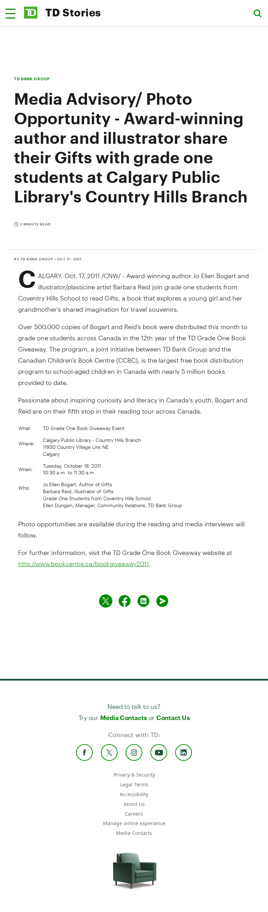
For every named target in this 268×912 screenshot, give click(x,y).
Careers (134, 813)
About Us (134, 804)
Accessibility (134, 794)
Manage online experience (134, 823)
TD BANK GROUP (32, 78)
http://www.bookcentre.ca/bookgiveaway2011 (83, 564)
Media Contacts (123, 717)
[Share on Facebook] (124, 601)
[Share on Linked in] (143, 601)
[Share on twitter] (105, 601)
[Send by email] (162, 601)
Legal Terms (134, 784)
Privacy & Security (134, 774)
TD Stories (73, 12)
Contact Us (172, 717)
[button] (10, 13)
